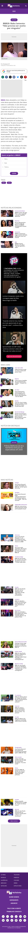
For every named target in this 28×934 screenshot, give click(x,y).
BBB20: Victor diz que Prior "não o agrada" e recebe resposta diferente (21, 214)
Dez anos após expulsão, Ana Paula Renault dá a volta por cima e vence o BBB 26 (21, 550)
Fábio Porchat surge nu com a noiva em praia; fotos (20, 371)
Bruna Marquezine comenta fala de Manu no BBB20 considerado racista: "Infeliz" (20, 225)
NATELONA (4, 886)
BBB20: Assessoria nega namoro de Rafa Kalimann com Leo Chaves (21, 235)
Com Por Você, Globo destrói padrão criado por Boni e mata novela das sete (21, 404)
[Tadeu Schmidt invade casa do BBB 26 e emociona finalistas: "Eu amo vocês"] (7, 759)
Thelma (6, 167)
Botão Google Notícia (7, 921)
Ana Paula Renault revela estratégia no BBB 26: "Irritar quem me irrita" (21, 486)
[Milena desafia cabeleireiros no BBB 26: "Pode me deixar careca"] (7, 802)
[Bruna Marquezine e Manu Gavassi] (7, 223)
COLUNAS (16, 880)
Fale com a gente (14, 908)
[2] (7, 381)
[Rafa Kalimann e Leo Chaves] (7, 234)
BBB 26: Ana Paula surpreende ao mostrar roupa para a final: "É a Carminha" (20, 813)
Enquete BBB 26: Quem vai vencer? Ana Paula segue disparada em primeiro (20, 772)
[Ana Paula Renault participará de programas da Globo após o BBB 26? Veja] (7, 750)
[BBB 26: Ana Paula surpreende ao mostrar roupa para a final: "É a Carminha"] (7, 812)
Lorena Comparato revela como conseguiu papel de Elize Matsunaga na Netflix (13, 298)
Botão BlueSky (20, 921)
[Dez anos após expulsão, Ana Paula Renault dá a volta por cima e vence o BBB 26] (7, 548)
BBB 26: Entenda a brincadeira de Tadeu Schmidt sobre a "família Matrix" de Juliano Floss (21, 614)
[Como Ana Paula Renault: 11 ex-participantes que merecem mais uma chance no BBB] (7, 537)
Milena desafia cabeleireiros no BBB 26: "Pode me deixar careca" (21, 803)
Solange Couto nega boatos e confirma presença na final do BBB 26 (20, 645)
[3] (7, 392)
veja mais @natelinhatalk (14, 356)
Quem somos (14, 897)
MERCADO (3, 883)
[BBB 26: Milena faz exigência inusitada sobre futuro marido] (7, 719)
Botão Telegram (3, 921)
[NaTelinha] (14, 6)
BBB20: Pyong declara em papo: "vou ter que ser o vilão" (20, 245)
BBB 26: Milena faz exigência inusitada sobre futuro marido (20, 720)
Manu (6, 159)
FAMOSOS (16, 877)
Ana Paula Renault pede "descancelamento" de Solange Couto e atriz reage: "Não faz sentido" (21, 497)
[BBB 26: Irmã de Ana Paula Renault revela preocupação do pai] (7, 507)
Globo (9, 182)
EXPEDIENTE (14, 900)
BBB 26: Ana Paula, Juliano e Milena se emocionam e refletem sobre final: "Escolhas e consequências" (20, 656)
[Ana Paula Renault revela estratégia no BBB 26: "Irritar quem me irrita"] (7, 485)
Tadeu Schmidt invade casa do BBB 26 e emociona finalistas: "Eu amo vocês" (20, 761)
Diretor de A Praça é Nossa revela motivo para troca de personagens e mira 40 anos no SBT (21, 416)
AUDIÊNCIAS (4, 880)
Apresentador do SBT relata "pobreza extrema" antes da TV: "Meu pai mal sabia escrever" (13, 349)
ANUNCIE (14, 903)
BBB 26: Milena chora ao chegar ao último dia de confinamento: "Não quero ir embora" (21, 699)
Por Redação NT (5, 64)
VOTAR (14, 173)
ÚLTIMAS (3, 875)
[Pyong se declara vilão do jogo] (7, 244)
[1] (7, 370)
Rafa (5, 163)
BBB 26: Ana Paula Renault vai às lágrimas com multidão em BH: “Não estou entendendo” (20, 592)
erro (25, 77)
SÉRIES (15, 883)
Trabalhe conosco (14, 911)
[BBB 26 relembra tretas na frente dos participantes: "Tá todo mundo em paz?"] (7, 602)
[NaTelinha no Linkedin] (11, 920)
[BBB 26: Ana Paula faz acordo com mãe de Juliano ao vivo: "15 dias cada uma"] (7, 559)
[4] (7, 403)
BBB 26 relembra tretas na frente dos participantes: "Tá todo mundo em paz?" (20, 603)
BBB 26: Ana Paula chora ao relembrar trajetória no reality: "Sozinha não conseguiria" (21, 668)
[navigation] (2, 5)
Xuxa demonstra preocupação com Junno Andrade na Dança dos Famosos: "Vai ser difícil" (21, 394)
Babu (3, 182)
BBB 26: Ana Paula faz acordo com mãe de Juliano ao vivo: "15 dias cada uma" (20, 560)
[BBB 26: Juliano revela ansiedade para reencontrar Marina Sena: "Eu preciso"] (7, 708)
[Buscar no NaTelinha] (26, 6)
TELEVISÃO (17, 875)
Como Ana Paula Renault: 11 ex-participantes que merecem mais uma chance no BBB (20, 539)
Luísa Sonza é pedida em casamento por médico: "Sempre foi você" (21, 382)
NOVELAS (3, 877)
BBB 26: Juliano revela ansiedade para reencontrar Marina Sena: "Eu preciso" (20, 710)
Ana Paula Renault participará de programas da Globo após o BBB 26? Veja (20, 751)
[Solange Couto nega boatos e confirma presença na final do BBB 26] (7, 644)
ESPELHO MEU (18, 886)
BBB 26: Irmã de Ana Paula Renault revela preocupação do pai (21, 508)
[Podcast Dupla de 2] (16, 920)
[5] (7, 414)
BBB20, (3, 100)
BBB (14, 11)
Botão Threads (24, 921)
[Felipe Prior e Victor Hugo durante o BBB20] (7, 213)
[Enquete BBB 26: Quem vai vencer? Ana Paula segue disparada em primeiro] (7, 770)
